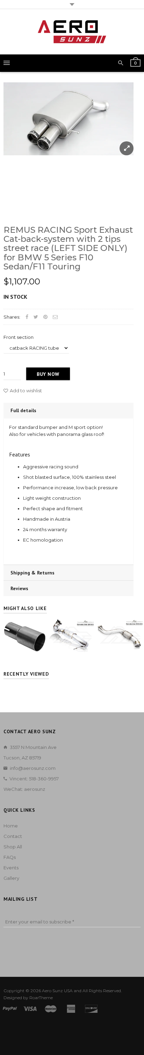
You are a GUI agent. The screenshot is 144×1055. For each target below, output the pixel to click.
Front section (18, 337)
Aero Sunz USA (57, 990)
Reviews (19, 588)
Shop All (12, 846)
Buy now (48, 374)
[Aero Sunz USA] (72, 32)
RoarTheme (41, 997)
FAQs (9, 857)
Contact (12, 836)
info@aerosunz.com (33, 768)
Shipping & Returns (32, 573)
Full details (23, 410)
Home (10, 826)
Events (11, 867)
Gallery (11, 878)
